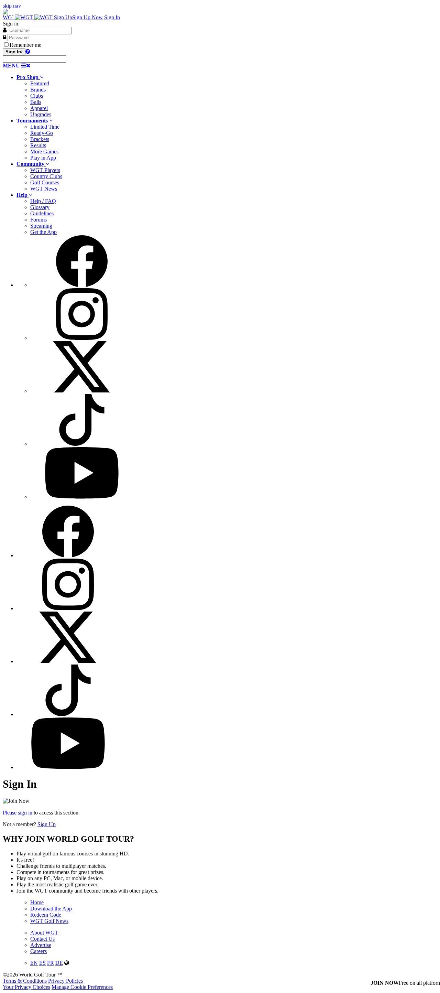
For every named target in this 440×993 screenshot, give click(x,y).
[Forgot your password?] (27, 51)
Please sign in (17, 813)
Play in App (43, 158)
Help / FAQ (43, 201)
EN (34, 963)
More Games (44, 151)
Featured (39, 83)
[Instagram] (81, 338)
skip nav (12, 6)
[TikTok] (81, 444)
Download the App (51, 908)
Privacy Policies (65, 981)
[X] (81, 391)
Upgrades (40, 114)
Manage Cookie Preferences (82, 987)
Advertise (40, 945)
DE (59, 963)
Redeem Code (45, 915)
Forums (38, 220)
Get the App (43, 232)
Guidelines (42, 213)
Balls (35, 102)
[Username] (5, 30)
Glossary (40, 207)
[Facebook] (81, 285)
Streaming (41, 226)
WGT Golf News (49, 921)
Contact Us (42, 939)
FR (50, 963)
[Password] (4, 37)
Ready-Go (41, 133)
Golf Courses (44, 182)
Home (37, 902)
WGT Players (45, 170)
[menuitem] (226, 96)
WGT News (43, 189)
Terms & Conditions (25, 981)
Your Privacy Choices (26, 987)
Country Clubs (46, 176)
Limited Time (44, 127)
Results (38, 145)
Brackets (39, 139)
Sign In (112, 17)
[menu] (226, 367)
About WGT (44, 933)
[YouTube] (81, 497)
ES (42, 963)
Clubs (36, 96)
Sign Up (46, 824)
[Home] (28, 17)
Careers (38, 951)
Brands (38, 90)
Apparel (39, 108)
